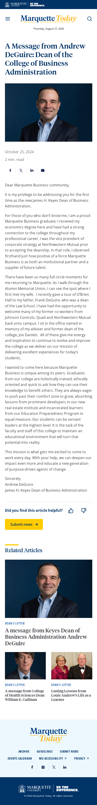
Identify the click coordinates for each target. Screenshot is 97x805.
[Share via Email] (42, 170)
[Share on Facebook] (10, 170)
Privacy (79, 758)
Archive (24, 751)
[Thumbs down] (83, 510)
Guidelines (45, 751)
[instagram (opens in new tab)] (43, 767)
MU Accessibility (51, 758)
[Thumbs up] (71, 510)
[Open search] (89, 18)
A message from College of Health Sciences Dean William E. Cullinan (24, 695)
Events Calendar (20, 758)
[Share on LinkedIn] (32, 170)
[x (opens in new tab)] (53, 767)
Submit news (21, 524)
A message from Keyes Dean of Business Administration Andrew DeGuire (46, 637)
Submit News (69, 751)
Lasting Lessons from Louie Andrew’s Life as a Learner (71, 695)
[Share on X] (21, 170)
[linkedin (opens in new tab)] (64, 767)
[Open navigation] (7, 18)
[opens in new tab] (25, 4)
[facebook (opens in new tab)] (32, 767)
